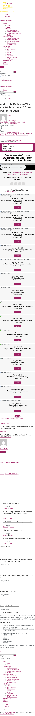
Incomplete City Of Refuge (9, 474)
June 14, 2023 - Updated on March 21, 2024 (13, 122)
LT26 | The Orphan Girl (11, 503)
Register (7, 16)
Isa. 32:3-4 (3, 647)
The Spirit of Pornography (12, 530)
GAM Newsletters (12, 59)
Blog (4, 62)
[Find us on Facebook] (2, 19)
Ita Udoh (9, 4)
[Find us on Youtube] (6, 19)
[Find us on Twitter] (4, 19)
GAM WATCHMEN (12, 44)
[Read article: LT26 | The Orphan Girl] (19, 490)
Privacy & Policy (8, 7)
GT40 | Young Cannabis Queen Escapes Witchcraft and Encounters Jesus (17, 512)
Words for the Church (13, 38)
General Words (11, 43)
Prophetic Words (8, 36)
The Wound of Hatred (8, 592)
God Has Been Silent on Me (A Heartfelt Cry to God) (18, 629)
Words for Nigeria (12, 40)
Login (6, 14)
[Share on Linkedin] (0, 136)
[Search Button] (0, 70)
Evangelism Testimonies (14, 33)
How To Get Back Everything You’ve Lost (18, 538)
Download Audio (23, 174)
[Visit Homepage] (6, 21)
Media (9, 48)
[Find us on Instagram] (7, 19)
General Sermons (16, 172)
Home (5, 24)
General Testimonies (13, 32)
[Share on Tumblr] (5, 136)
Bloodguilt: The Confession (9, 606)
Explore (9, 25)
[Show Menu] (0, 85)
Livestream (10, 56)
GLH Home (6, 5)
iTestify (9, 35)
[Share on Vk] (3, 136)
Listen (17, 207)
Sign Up (6, 706)
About (5, 2)
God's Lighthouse (10, 646)
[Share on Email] (1, 136)
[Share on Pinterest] (2, 136)
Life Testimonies (12, 30)
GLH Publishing (11, 49)
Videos (9, 52)
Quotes (9, 54)
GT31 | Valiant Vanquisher (9, 462)
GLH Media (6, 46)
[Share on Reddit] (4, 136)
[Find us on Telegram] (0, 19)
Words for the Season (13, 41)
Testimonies (7, 28)
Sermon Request (12, 57)
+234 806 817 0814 (6, 635)
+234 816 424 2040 (22, 633)
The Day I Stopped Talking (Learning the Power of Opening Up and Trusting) (17, 560)
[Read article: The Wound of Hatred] (17, 585)
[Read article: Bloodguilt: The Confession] (17, 599)
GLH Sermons (11, 51)
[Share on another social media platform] (0, 138)
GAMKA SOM (7, 60)
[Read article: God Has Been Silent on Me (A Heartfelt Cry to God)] (17, 569)
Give (2, 67)
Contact (5, 8)
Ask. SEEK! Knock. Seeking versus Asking (18, 522)
